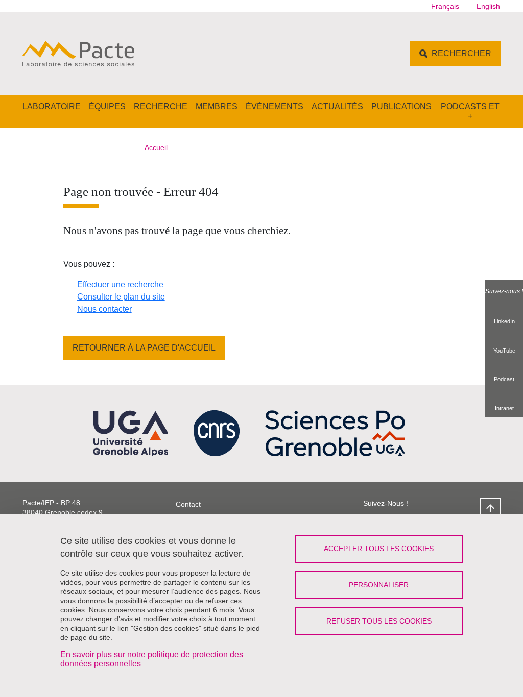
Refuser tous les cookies (379, 621)
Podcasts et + (470, 111)
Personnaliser (379, 585)
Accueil (156, 147)
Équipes (107, 106)
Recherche (160, 106)
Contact (188, 504)
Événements (274, 106)
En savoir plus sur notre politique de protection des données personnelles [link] (151, 659)
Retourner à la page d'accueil (144, 347)
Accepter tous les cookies (379, 548)
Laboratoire (51, 106)
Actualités (337, 106)
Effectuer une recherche (120, 284)
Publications (401, 106)
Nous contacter (104, 309)
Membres (216, 106)
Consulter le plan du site (121, 296)
